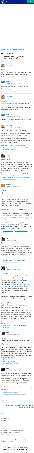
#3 (19, 116)
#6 (19, 186)
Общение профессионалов (14, 49)
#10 (19, 371)
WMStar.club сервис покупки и (10, 149)
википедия (8, 86)
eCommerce (4, 423)
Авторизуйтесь (10, 405)
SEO (2, 414)
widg (7, 238)
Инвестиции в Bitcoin (23, 147)
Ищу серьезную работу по (9, 361)
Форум (3, 49)
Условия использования (7, 428)
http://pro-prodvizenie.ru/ (16, 175)
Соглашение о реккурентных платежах (11, 434)
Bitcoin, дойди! (6, 325)
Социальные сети (6, 416)
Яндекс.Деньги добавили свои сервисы (12, 395)
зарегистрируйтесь (22, 405)
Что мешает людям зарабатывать (19, 325)
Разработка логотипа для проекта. (11, 363)
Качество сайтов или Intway (9, 179)
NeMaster (9, 155)
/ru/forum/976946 (22, 173)
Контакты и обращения (7, 437)
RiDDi (7, 267)
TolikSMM (9, 65)
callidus (8, 81)
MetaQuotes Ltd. (12, 441)
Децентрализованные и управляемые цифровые (14, 394)
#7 (19, 240)
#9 (19, 334)
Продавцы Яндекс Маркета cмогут (11, 392)
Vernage (8, 184)
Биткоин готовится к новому (10, 147)
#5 (19, 157)
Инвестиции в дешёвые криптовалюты (12, 359)
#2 (19, 98)
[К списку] (5, 54)
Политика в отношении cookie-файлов (11, 432)
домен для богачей (7, 327)
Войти (30, 2)
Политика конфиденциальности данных (12, 430)
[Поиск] (25, 2)
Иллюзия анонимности (8, 260)
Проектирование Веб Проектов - (11, 177)
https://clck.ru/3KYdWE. (11, 91)
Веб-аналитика (5, 418)
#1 (19, 83)
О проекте (4, 426)
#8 (19, 269)
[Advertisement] (17, 8)
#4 (19, 127)
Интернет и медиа (6, 420)
